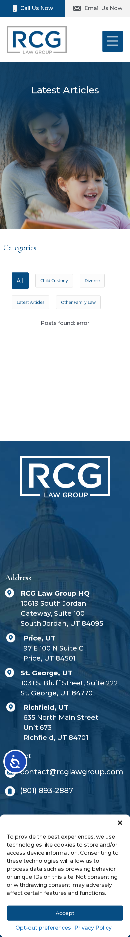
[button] (120, 823)
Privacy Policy (93, 928)
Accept (65, 913)
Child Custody (54, 280)
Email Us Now (103, 8)
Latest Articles (30, 302)
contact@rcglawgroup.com (71, 771)
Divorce (92, 280)
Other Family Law (78, 302)
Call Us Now (36, 8)
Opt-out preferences (43, 928)
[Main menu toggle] (112, 41)
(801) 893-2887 (46, 790)
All (20, 280)
